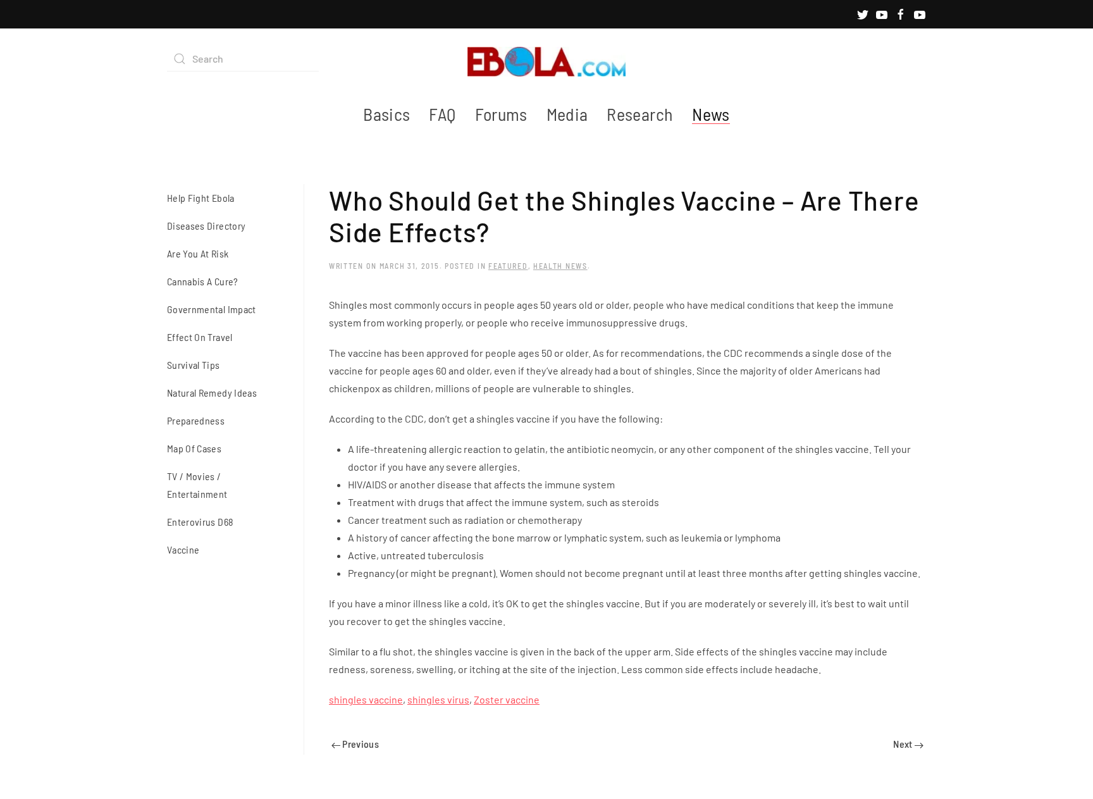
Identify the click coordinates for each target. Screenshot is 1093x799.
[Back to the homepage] (546, 59)
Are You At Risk (197, 253)
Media (567, 114)
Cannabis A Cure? (202, 281)
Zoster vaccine (507, 699)
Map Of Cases (194, 448)
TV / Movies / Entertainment (197, 485)
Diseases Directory (206, 226)
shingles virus (438, 699)
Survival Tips (193, 365)
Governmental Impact (211, 309)
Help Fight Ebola (201, 198)
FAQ (442, 114)
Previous (359, 744)
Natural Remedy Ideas (212, 393)
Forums (501, 114)
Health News (560, 265)
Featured (508, 265)
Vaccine (183, 549)
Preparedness (196, 420)
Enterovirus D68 (200, 522)
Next (904, 744)
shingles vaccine (366, 699)
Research (640, 114)
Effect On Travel (200, 337)
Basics (386, 114)
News (710, 114)
